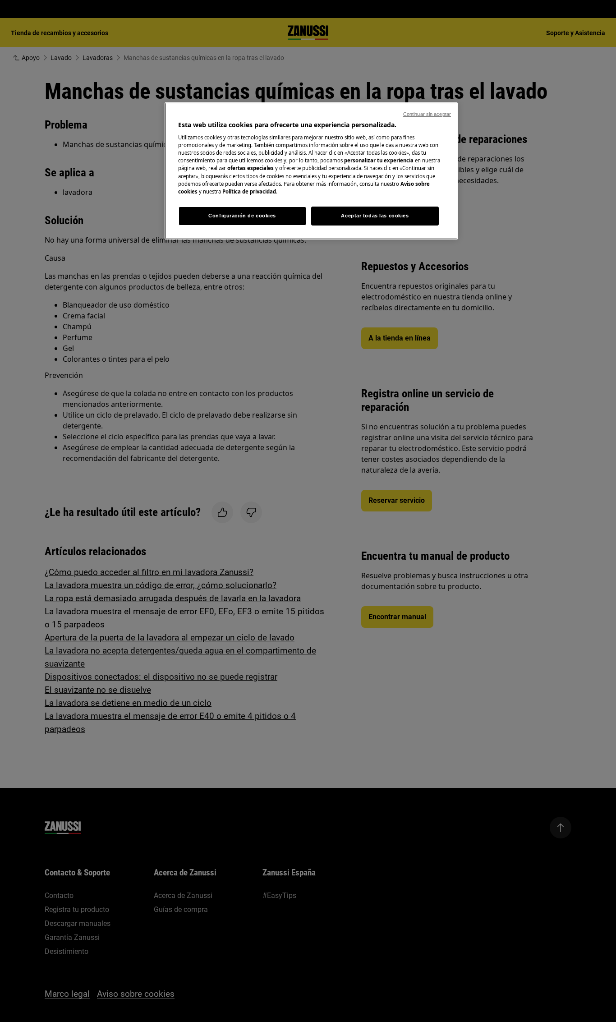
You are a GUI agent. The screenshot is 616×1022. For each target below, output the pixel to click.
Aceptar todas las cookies (375, 215)
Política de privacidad (249, 191)
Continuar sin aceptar (427, 114)
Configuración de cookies (242, 215)
